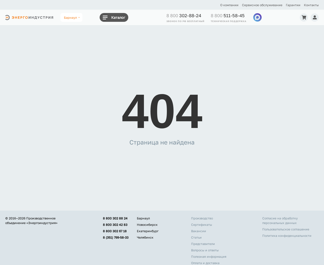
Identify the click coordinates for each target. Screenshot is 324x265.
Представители (203, 244)
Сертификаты (201, 224)
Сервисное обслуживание (262, 5)
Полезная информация (208, 256)
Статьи (196, 237)
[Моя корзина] (304, 17)
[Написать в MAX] (257, 17)
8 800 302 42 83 (115, 224)
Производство (202, 218)
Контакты (311, 5)
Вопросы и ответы (205, 250)
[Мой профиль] (315, 17)
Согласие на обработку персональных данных (280, 220)
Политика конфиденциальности (286, 235)
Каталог (118, 17)
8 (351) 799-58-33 (115, 237)
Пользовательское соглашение (285, 229)
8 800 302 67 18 (115, 231)
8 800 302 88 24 (115, 218)
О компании (229, 5)
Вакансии (198, 231)
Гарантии (293, 5)
